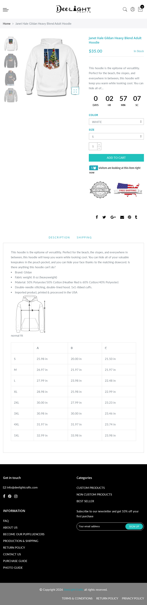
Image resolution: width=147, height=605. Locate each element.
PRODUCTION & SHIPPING (20, 541)
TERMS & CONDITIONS (77, 598)
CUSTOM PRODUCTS (91, 487)
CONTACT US (12, 554)
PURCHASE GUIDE (15, 561)
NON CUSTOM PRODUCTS (94, 494)
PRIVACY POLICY (133, 598)
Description (59, 237)
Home (7, 23)
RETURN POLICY (14, 547)
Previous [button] (29, 67)
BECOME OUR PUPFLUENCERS (23, 534)
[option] (51, 67)
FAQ (6, 520)
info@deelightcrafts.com (22, 487)
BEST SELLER (85, 501)
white (97, 122)
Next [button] (73, 67)
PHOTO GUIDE (13, 567)
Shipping (84, 237)
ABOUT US (10, 527)
